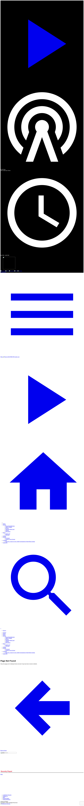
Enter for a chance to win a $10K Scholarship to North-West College (20, 541)
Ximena (7, 530)
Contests (5, 540)
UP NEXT (7, 538)
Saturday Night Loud (9, 529)
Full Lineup (7, 531)
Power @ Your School (10, 539)
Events (4, 537)
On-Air (4, 524)
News (4, 523)
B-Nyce (7, 528)
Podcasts (7, 534)
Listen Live (7, 533)
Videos (4, 536)
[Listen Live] (42, 42)
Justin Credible (8, 527)
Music (4, 532)
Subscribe (5, 542)
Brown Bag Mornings (10, 526)
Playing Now (3, 272)
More (1, 774)
